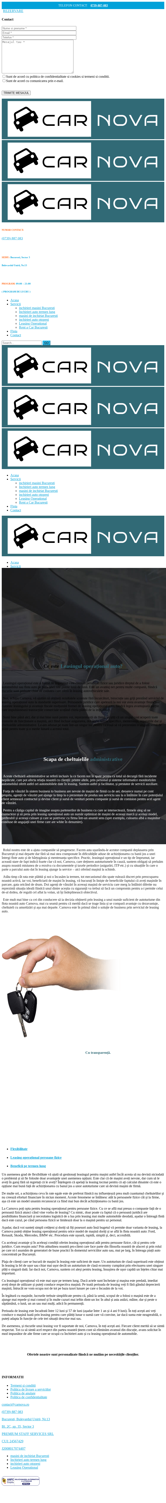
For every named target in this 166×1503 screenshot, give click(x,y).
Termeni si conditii (23, 1385)
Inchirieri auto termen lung (28, 1460)
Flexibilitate (18, 1149)
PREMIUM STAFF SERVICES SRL (28, 1434)
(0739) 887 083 (12, 1412)
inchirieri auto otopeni (25, 1463)
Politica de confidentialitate (28, 1397)
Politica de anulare (22, 1393)
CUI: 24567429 (12, 1441)
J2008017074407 (14, 1448)
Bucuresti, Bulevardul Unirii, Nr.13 (26, 1419)
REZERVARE (13, 11)
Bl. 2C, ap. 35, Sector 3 (18, 1426)
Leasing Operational (24, 1467)
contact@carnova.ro (15, 1404)
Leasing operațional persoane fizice (36, 1157)
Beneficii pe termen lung (28, 1166)
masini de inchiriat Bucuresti (29, 1456)
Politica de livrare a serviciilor (30, 1389)
